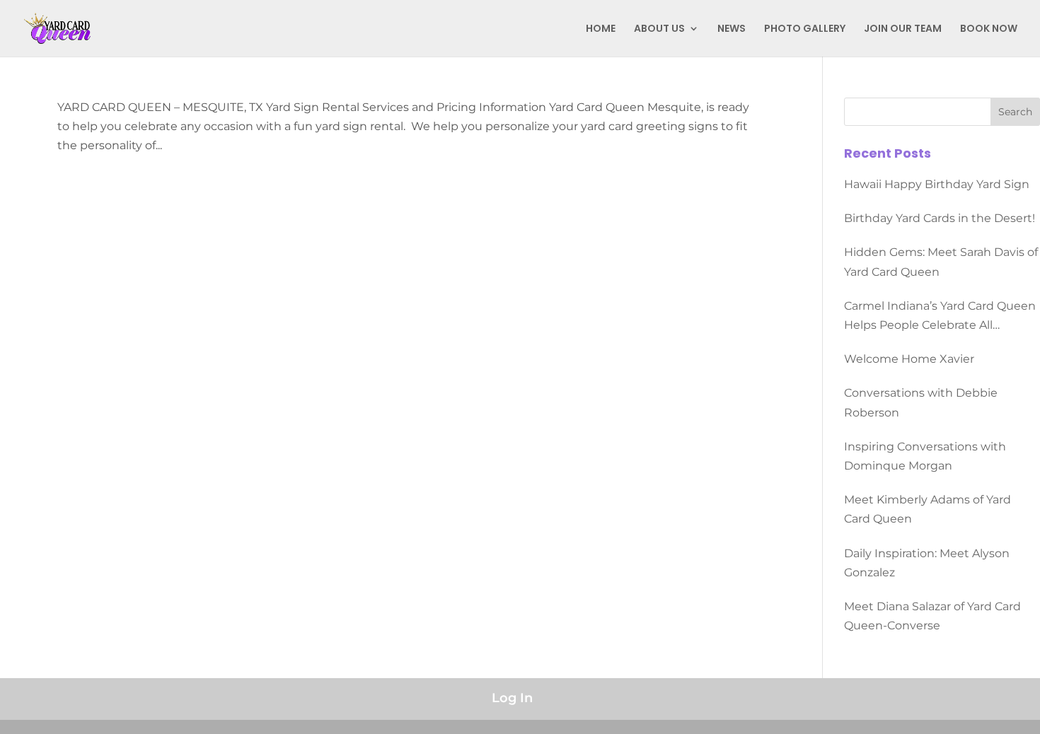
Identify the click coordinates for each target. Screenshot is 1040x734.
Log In (512, 698)
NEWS (731, 29)
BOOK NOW (988, 29)
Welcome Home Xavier (909, 359)
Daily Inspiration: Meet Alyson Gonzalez (927, 563)
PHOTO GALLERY (804, 29)
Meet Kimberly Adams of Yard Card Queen (927, 509)
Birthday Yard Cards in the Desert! (939, 218)
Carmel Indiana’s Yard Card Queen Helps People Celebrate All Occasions (940, 316)
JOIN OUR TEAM (903, 29)
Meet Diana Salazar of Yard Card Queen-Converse (932, 616)
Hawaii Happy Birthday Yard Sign (936, 184)
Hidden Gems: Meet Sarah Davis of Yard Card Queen (941, 261)
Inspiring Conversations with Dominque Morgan (925, 456)
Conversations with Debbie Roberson (921, 402)
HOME (601, 29)
